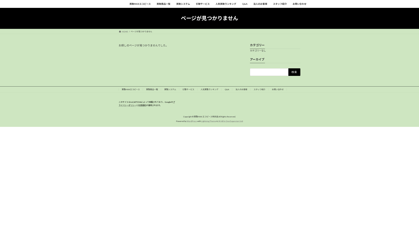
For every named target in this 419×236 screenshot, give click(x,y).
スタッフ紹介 (259, 89)
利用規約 (142, 105)
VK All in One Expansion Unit (230, 121)
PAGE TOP (407, 226)
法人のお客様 (241, 89)
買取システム (170, 89)
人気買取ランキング (209, 89)
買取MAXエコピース (131, 89)
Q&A (227, 89)
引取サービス (188, 89)
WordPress (192, 121)
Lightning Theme (208, 121)
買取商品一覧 (152, 89)
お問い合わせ (278, 89)
